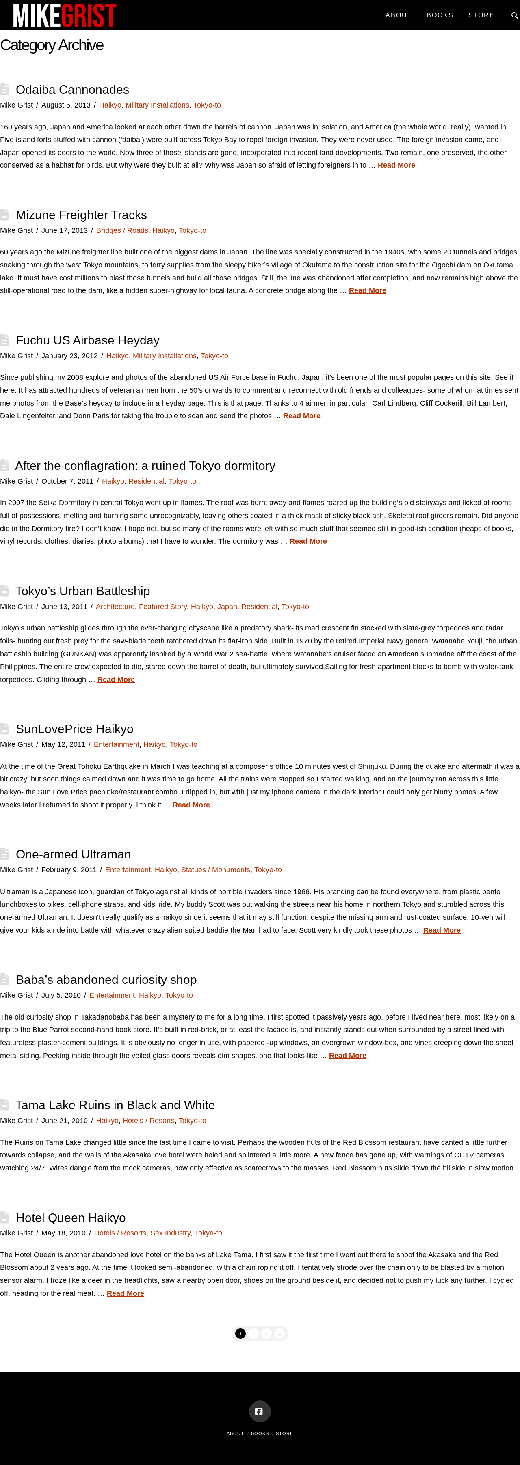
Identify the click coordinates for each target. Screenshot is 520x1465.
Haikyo (110, 105)
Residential (146, 481)
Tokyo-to (207, 105)
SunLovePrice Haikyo (75, 729)
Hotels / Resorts (149, 1120)
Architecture (115, 606)
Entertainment (116, 744)
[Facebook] (260, 1411)
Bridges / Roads (122, 230)
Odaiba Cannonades (72, 89)
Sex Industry (170, 1233)
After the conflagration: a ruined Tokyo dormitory (145, 465)
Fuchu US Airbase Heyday (88, 340)
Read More (396, 165)
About (235, 1433)
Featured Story (163, 606)
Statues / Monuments (215, 870)
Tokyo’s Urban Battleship (82, 591)
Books (260, 1433)
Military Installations (157, 105)
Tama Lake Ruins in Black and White (115, 1105)
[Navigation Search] (511, 12)
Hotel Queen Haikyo (71, 1217)
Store (284, 1433)
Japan (227, 606)
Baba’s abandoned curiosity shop (106, 979)
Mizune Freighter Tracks (81, 215)
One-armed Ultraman (73, 854)
